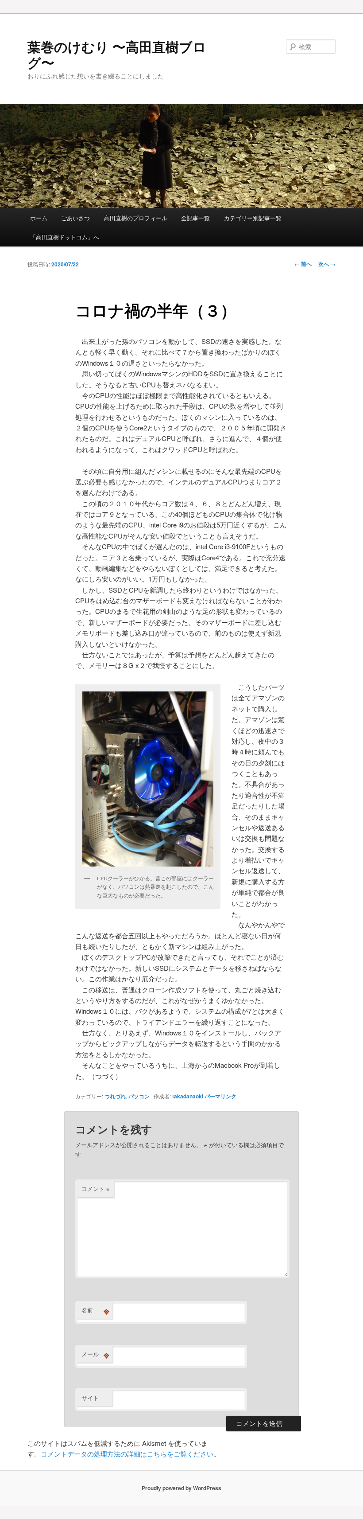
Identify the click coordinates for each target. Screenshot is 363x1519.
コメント (95, 1188)
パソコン (139, 1096)
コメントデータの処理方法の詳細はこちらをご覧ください (127, 1453)
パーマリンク (220, 1096)
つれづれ (115, 1096)
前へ (303, 264)
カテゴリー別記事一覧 (253, 218)
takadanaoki (187, 1096)
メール (95, 1354)
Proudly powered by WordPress (181, 1488)
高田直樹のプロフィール (135, 218)
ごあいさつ (75, 218)
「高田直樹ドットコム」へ (64, 237)
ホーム (38, 218)
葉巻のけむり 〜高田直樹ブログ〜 (116, 54)
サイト (90, 1398)
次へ (327, 264)
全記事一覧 (195, 218)
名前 (95, 1310)
